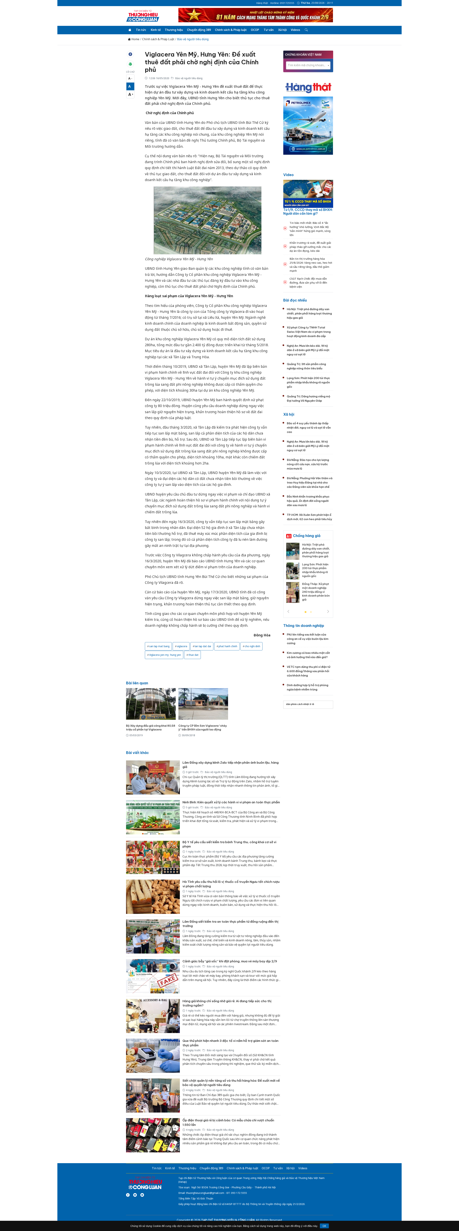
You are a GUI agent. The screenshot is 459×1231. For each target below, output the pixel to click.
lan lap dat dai (203, 646)
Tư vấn (269, 30)
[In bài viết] (130, 64)
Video (288, 174)
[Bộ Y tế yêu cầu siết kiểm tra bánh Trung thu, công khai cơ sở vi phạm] (153, 857)
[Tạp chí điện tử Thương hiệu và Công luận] (145, 1183)
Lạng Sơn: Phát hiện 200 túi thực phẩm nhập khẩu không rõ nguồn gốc (308, 382)
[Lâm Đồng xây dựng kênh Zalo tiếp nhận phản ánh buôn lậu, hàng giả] (153, 777)
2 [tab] (311, 612)
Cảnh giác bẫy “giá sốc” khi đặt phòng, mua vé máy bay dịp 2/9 (230, 961)
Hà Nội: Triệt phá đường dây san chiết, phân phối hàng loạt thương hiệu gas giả (309, 313)
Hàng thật (262, 3)
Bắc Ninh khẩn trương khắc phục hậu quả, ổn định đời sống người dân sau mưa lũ (308, 501)
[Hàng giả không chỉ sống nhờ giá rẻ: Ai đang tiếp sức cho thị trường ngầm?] (153, 1016)
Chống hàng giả (306, 535)
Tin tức (141, 30)
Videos (295, 30)
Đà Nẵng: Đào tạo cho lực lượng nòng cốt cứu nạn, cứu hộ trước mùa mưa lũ (308, 464)
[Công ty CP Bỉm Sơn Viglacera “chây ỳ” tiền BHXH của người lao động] (203, 704)
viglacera (182, 646)
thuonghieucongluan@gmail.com (205, 1193)
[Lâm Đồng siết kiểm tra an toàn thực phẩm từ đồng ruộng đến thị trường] (153, 936)
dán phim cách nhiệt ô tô (300, 704)
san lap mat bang (159, 646)
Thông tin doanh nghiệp (303, 625)
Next (328, 611)
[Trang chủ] (130, 30)
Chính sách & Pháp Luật (158, 39)
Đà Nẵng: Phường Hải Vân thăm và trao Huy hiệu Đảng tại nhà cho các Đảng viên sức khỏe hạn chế (309, 482)
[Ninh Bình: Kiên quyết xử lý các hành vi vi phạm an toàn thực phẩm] (153, 817)
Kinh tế (156, 30)
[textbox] (308, 65)
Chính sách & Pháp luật (231, 30)
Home (135, 39)
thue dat (193, 655)
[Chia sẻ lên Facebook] (130, 54)
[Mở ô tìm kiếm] (306, 30)
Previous (288, 611)
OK (324, 1225)
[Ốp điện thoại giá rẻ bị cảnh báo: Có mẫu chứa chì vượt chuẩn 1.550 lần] (153, 1135)
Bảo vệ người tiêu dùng (193, 39)
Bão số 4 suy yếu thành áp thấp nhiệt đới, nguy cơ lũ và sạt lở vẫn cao (309, 428)
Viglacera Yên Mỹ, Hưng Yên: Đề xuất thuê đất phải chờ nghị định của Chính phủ (202, 61)
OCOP (255, 30)
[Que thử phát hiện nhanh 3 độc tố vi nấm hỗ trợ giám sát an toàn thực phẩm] (153, 1056)
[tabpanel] (292, 574)
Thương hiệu (174, 30)
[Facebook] (128, 1195)
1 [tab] (305, 612)
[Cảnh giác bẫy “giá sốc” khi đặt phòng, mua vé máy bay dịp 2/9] (153, 976)
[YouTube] (135, 1195)
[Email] (142, 1195)
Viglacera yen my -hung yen (165, 655)
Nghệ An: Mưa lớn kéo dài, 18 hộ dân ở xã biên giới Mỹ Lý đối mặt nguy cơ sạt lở (308, 350)
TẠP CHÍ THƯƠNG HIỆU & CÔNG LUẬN (228, 1220)
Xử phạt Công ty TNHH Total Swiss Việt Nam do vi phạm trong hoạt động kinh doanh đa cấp (309, 332)
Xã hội (282, 30)
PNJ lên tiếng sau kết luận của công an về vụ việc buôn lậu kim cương (307, 639)
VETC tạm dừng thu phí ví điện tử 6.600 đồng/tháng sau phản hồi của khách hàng (308, 671)
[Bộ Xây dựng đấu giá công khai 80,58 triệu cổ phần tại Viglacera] (151, 704)
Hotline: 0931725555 (282, 3)
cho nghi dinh (252, 646)
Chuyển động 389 (199, 30)
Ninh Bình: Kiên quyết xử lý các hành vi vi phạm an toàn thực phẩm (231, 802)
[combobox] (308, 65)
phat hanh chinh (228, 646)
